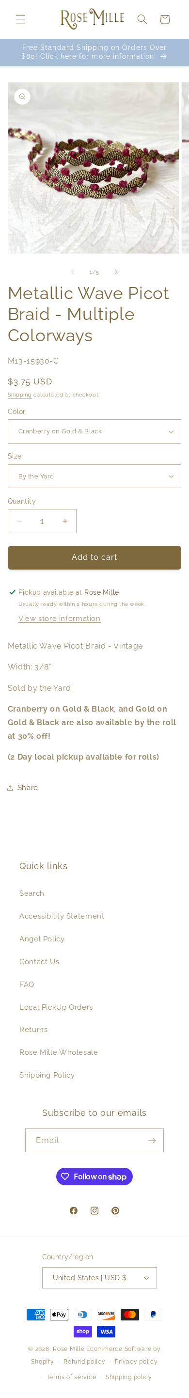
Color (17, 411)
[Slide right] (116, 272)
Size (15, 456)
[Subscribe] (152, 1140)
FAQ (26, 984)
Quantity (22, 501)
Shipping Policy (47, 1075)
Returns (33, 1029)
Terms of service (71, 1377)
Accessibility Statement (62, 916)
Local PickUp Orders (56, 1007)
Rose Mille (68, 1349)
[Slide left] (72, 272)
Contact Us (39, 961)
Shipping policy (129, 1377)
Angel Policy (42, 939)
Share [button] (27, 787)
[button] (20, 19)
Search (32, 893)
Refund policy (84, 1361)
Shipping (20, 394)
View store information (59, 618)
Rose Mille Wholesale (58, 1052)
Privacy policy (136, 1361)
